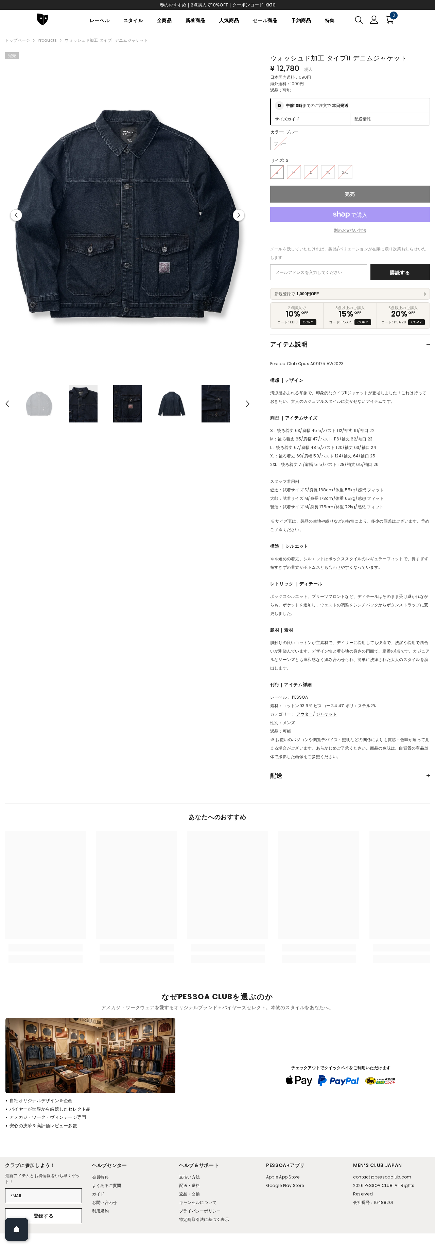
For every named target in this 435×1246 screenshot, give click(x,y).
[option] (127, 215)
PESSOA (300, 697)
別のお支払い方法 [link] (350, 230)
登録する (44, 1215)
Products (47, 40)
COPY (308, 322)
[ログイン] (374, 20)
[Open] (16, 1229)
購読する (400, 272)
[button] (16, 215)
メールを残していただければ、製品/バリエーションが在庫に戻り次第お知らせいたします (348, 253)
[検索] (358, 20)
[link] (45, 947)
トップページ (17, 40)
